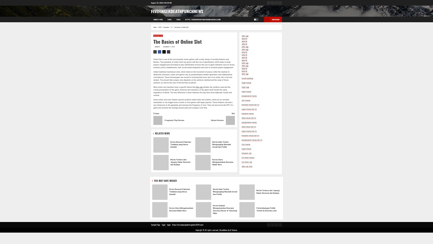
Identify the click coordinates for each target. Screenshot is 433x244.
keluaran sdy (247, 153)
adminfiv (157, 47)
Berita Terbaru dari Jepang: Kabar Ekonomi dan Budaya (161, 162)
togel (178, 19)
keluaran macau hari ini (250, 136)
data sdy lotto (247, 166)
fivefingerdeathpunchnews (177, 11)
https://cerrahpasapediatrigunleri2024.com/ (203, 19)
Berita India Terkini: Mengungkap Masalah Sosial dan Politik (203, 145)
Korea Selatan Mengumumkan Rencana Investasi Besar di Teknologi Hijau (203, 209)
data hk (244, 39)
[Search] (260, 19)
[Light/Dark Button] (256, 19)
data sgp (245, 36)
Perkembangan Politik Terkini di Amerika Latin (247, 209)
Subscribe (276, 19)
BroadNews (223, 230)
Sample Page (158, 19)
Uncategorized (158, 36)
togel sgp (245, 87)
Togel (169, 19)
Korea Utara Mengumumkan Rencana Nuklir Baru (203, 162)
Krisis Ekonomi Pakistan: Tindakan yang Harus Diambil (161, 145)
